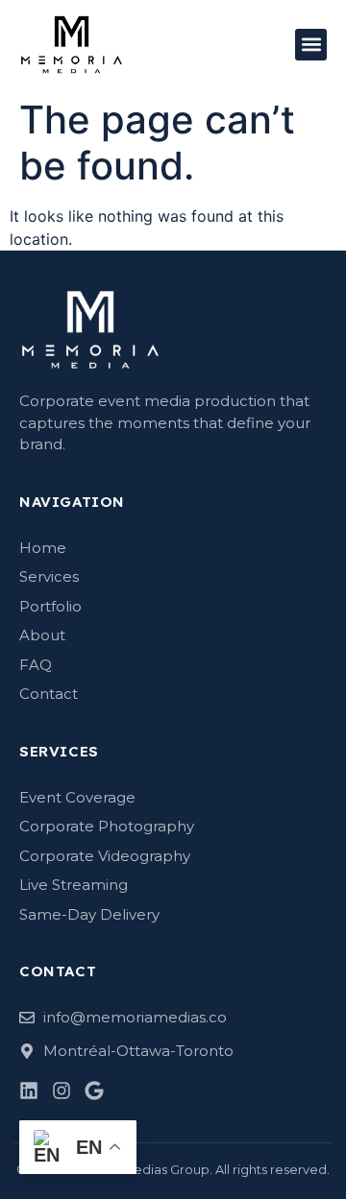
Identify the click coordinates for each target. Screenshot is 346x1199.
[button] (311, 44)
